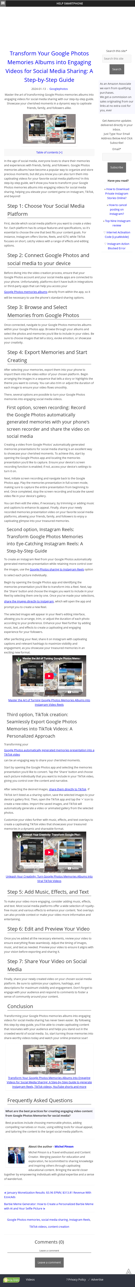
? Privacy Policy (76, 1279)
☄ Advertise (95, 1279)
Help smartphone (70, 3)
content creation (58, 1226)
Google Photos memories (23, 1219)
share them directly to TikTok (67, 789)
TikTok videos (38, 1226)
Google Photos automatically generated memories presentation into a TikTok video (49, 752)
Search (116, 69)
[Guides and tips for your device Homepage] (3, 4)
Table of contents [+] (49, 152)
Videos (30, 1279)
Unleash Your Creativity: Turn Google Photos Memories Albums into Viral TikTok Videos (49, 879)
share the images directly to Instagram (29, 601)
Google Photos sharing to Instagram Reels (57, 569)
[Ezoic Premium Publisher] (11, 1281)
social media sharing (54, 1219)
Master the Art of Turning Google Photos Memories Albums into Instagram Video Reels (49, 702)
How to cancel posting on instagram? (118, 209)
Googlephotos (58, 89)
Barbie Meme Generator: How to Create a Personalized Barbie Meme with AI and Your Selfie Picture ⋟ (48, 1206)
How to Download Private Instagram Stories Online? (117, 193)
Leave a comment (49, 1262)
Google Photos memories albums (25, 292)
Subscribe (116, 167)
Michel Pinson (64, 1146)
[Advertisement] (67, 27)
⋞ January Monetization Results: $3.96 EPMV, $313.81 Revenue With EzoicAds (47, 1195)
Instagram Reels (79, 1219)
